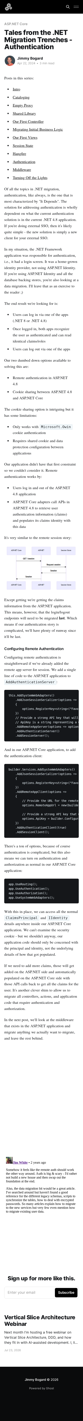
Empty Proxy (23, 105)
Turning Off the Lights (30, 177)
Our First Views (25, 137)
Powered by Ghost (41, 1388)
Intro (16, 89)
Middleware (22, 169)
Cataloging (21, 97)
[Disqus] (41, 1099)
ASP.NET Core (15, 24)
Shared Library (24, 113)
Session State (23, 145)
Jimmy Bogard (30, 58)
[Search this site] (67, 6)
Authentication (24, 161)
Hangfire (19, 153)
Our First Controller (28, 121)
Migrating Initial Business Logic (38, 129)
